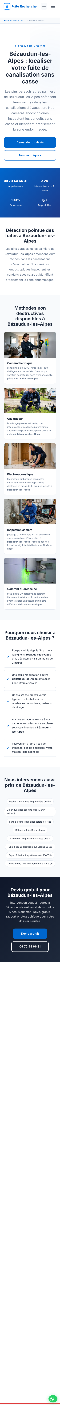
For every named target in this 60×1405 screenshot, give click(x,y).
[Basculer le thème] (44, 6)
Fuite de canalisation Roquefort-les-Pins (30, 821)
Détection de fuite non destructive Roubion (30, 863)
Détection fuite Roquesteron (30, 830)
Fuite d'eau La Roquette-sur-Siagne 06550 (30, 846)
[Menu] (53, 6)
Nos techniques (30, 155)
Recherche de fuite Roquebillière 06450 (30, 801)
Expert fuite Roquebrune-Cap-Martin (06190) (26, 811)
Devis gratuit (30, 933)
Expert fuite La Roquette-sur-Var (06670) (30, 855)
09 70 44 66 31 (30, 946)
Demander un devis (30, 142)
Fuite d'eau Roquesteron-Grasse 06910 (30, 838)
